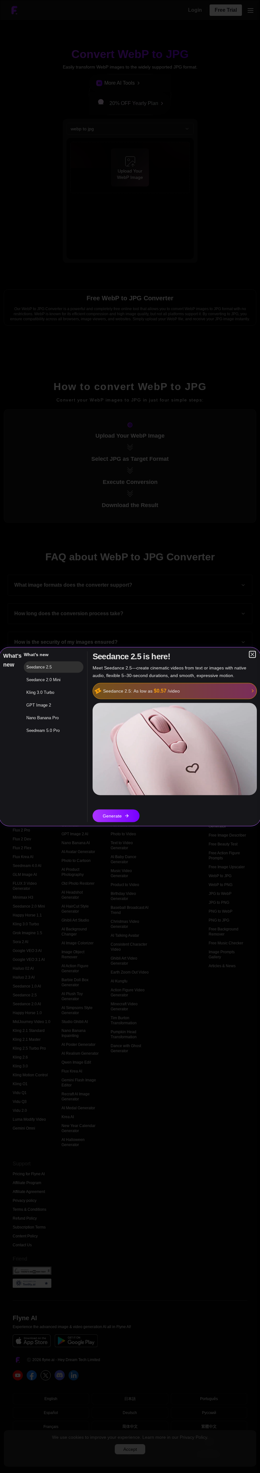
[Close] (252, 654)
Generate (112, 815)
